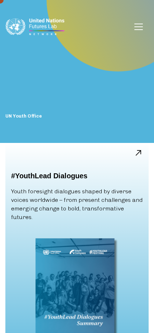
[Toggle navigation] (138, 27)
